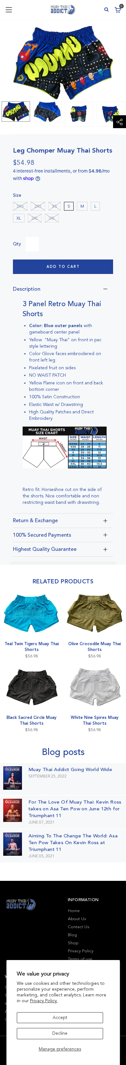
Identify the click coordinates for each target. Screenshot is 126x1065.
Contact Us (78, 926)
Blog (72, 935)
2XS (38, 206)
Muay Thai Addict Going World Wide (70, 769)
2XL (34, 218)
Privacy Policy (80, 951)
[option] (16, 111)
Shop (73, 943)
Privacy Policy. (44, 1001)
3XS (20, 206)
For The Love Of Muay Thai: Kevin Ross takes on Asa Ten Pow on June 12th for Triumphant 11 (74, 808)
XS (54, 206)
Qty (17, 244)
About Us (77, 918)
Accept (60, 1017)
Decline (60, 1033)
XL (18, 218)
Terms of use (80, 959)
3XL (51, 218)
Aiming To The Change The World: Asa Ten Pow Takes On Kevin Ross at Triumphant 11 (73, 842)
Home (74, 910)
